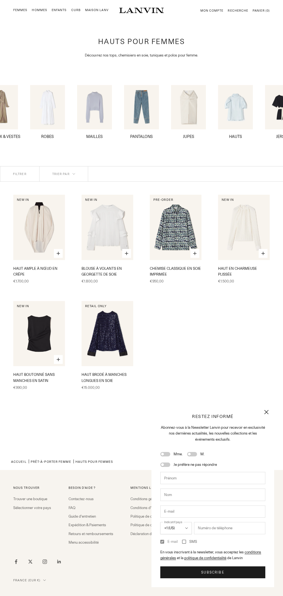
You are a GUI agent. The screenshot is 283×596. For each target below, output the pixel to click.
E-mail (172, 541)
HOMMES (39, 10)
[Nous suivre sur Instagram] (45, 561)
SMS (193, 541)
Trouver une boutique (30, 499)
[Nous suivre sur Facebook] (16, 561)
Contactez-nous (81, 499)
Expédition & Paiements (87, 525)
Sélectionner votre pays (32, 507)
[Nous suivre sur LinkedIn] (59, 561)
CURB (76, 10)
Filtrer (20, 174)
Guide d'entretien (82, 516)
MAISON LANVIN (98, 10)
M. (202, 454)
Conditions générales (147, 499)
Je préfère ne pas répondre (195, 464)
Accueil (19, 461)
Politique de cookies (146, 525)
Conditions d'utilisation (148, 507)
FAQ (72, 507)
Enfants (59, 10)
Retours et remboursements (91, 533)
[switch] (165, 454)
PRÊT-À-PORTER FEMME (51, 461)
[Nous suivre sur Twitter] (30, 561)
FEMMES (20, 10)
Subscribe (212, 572)
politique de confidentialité (205, 558)
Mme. (178, 454)
